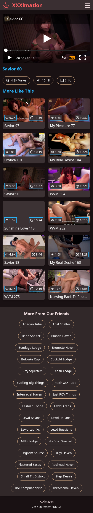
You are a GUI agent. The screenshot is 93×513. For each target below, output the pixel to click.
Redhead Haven (63, 465)
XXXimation (27, 5)
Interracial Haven (29, 394)
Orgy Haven (63, 453)
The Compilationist (28, 488)
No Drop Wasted (60, 441)
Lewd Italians (61, 418)
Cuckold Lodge (61, 359)
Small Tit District (33, 476)
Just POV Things (64, 394)
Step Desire (64, 476)
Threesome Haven (66, 488)
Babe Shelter (31, 336)
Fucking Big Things (31, 383)
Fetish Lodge (62, 371)
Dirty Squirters (32, 371)
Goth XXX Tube (65, 383)
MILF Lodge (29, 441)
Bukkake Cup (30, 359)
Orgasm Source (32, 453)
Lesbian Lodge (32, 406)
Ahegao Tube (32, 324)
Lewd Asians (31, 418)
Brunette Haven (63, 347)
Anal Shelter (61, 324)
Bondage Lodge (29, 347)
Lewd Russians (61, 429)
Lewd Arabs (62, 406)
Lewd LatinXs (30, 429)
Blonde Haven (61, 336)
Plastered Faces (29, 465)
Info (67, 80)
